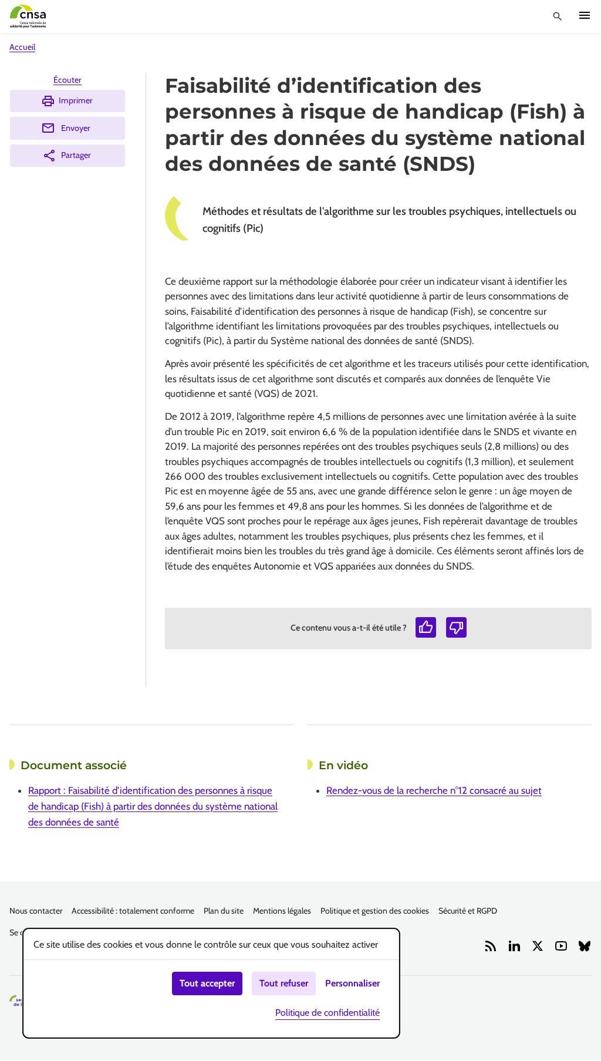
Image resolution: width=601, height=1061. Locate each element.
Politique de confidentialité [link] (327, 1012)
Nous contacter (35, 910)
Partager (76, 155)
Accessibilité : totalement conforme (133, 910)
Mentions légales (282, 910)
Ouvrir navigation (585, 15)
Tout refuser (283, 983)
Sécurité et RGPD (467, 910)
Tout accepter (207, 983)
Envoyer (75, 128)
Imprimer (76, 100)
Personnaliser (352, 983)
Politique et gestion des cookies (374, 910)
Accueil (22, 47)
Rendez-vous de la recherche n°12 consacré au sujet (434, 790)
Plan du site (224, 910)
